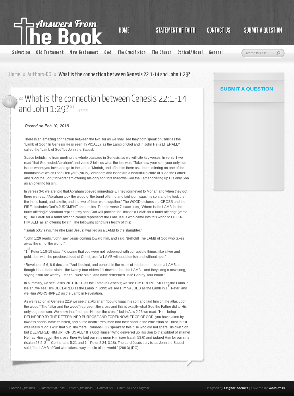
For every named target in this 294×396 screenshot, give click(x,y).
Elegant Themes (236, 388)
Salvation (21, 52)
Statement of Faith (52, 388)
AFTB (83, 110)
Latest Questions (81, 388)
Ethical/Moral (190, 52)
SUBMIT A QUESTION (246, 89)
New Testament (83, 52)
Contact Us (105, 388)
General (216, 52)
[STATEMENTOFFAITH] (174, 33)
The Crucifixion (131, 52)
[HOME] (130, 33)
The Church (162, 52)
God (108, 52)
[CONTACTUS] (218, 33)
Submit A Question (22, 388)
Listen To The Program (133, 388)
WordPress (276, 388)
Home (14, 74)
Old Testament (50, 52)
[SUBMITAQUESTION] (261, 33)
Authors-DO (39, 74)
